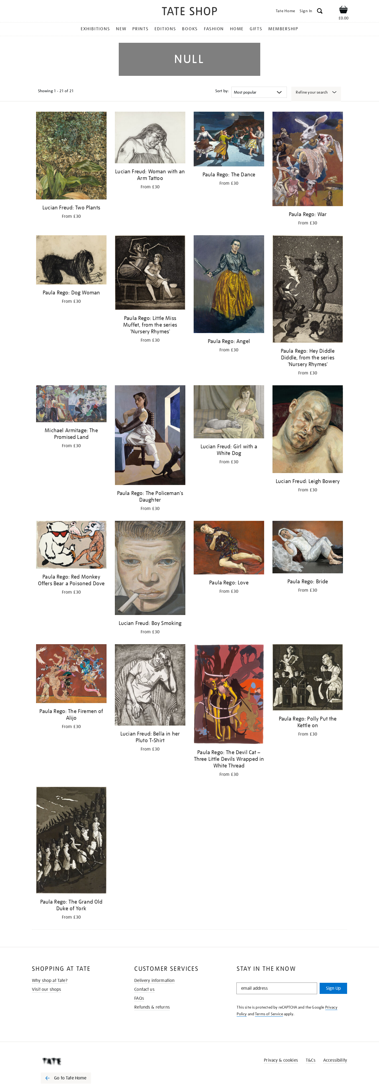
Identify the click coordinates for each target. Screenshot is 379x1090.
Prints (140, 29)
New (121, 29)
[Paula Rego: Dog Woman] (71, 260)
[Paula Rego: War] (307, 160)
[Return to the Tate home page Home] (189, 12)
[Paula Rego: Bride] (307, 548)
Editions (165, 29)
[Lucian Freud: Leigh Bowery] (307, 430)
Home (237, 29)
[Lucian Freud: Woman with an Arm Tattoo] (150, 138)
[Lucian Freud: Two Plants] (71, 156)
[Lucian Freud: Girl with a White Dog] (229, 413)
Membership (283, 29)
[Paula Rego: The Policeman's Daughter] (150, 436)
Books (190, 29)
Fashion (214, 29)
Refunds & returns (152, 1007)
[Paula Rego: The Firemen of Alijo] (71, 674)
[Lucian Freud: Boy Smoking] (150, 569)
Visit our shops (46, 989)
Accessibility (335, 1060)
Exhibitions (95, 29)
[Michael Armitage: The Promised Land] (71, 404)
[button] (320, 12)
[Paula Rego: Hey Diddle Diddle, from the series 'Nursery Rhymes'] (307, 289)
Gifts (256, 29)
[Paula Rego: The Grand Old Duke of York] (71, 841)
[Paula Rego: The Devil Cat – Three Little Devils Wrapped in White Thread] (229, 695)
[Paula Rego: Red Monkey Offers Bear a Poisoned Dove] (71, 546)
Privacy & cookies (281, 1060)
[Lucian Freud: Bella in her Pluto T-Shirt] (150, 685)
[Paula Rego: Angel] (229, 285)
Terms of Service (269, 1013)
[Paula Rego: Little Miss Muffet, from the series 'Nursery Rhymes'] (150, 273)
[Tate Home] (76, 1061)
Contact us (144, 989)
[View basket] (343, 10)
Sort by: (222, 90)
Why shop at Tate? (49, 980)
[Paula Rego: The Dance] (229, 140)
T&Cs (310, 1060)
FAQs (139, 998)
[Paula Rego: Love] (229, 548)
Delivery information (154, 980)
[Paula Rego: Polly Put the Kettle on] (307, 678)
